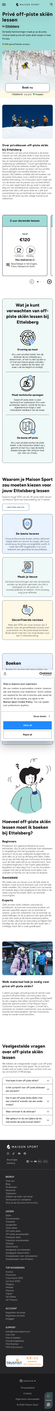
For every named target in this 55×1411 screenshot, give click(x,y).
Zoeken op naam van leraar (19, 1196)
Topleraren (11, 1193)
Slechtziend (12, 1246)
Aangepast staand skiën (17, 1253)
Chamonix (11, 1275)
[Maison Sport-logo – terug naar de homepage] (22, 1146)
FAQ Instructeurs (14, 1347)
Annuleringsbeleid (15, 1341)
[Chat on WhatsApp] (48, 1396)
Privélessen (11, 1187)
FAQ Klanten (12, 1344)
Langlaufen (11, 1225)
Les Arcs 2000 (13, 1281)
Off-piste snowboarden (17, 1234)
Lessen (10, 1211)
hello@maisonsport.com (18, 1331)
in (10, 26)
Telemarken (11, 1228)
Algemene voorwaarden (28, 1399)
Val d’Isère (11, 1296)
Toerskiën (10, 1221)
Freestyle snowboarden (17, 1240)
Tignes (9, 1293)
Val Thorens (11, 1300)
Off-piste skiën (13, 1231)
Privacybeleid (27, 1387)
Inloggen (10, 1319)
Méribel (9, 1287)
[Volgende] (49, 281)
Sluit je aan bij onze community (22, 1203)
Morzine (10, 1290)
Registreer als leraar (15, 1312)
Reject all (27, 734)
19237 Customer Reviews (32, 1364)
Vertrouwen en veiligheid (18, 1199)
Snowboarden (13, 1218)
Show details (39, 716)
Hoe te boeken (13, 1338)
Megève (10, 1284)
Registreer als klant (15, 1315)
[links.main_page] (27, 4)
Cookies (27, 1393)
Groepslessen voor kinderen (19, 1259)
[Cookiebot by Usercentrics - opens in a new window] (39, 674)
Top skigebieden (15, 1267)
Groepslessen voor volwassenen (22, 1256)
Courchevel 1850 (14, 1278)
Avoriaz (9, 1272)
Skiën (8, 1215)
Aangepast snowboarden (18, 1249)
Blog (8, 1184)
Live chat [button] (10, 1334)
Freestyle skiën (13, 1237)
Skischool (10, 1190)
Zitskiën (10, 1243)
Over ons (10, 1181)
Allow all (27, 725)
